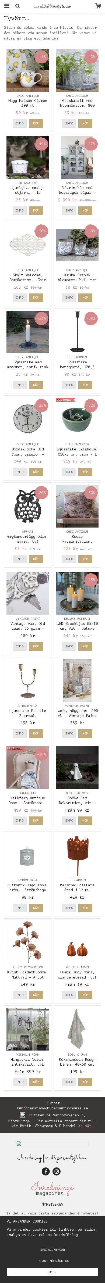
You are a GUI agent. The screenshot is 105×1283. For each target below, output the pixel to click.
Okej (52, 1272)
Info (19, 123)
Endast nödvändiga (53, 1261)
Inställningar (52, 1250)
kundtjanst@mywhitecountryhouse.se (52, 1108)
